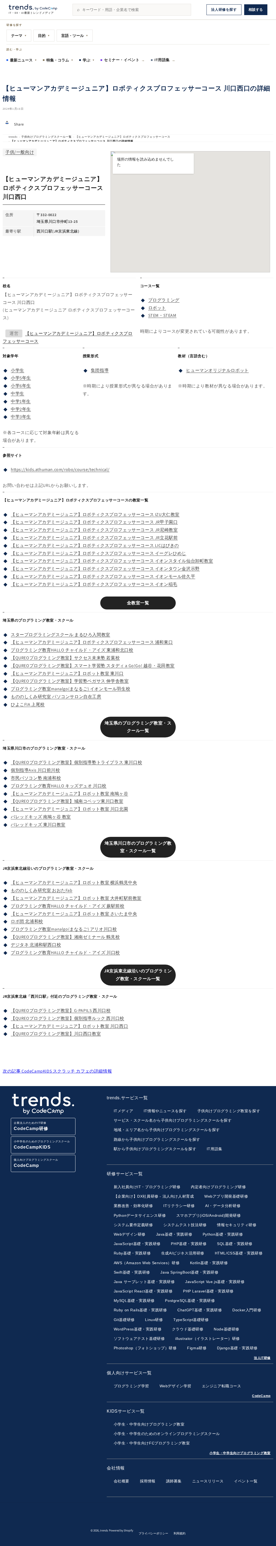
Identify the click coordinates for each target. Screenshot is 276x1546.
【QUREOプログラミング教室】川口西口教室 (56, 1034)
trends (13, 136)
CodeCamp (261, 1396)
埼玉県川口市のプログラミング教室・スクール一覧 (138, 847)
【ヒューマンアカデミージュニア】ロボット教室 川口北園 (69, 809)
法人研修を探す (224, 9)
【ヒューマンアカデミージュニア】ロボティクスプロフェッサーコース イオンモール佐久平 (103, 576)
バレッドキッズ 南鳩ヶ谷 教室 (41, 817)
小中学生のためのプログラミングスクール (42, 1144)
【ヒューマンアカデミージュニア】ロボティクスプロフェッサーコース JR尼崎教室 (94, 530)
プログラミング (164, 300)
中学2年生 (21, 409)
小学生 (17, 370)
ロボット (157, 308)
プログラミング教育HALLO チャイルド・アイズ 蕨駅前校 (67, 906)
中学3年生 (21, 417)
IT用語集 (164, 59)
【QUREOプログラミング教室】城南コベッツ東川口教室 (67, 801)
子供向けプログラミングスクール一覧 (46, 136)
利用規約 (179, 1533)
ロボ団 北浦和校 (27, 921)
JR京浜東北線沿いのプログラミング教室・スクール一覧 (138, 975)
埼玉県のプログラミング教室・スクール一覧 (138, 727)
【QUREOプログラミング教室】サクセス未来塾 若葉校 (65, 658)
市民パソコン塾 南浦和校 (36, 778)
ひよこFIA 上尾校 (28, 704)
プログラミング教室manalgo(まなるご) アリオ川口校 (64, 929)
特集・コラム (59, 60)
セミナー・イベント (124, 59)
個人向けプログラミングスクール (36, 1163)
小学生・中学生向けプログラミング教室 (240, 1453)
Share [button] (19, 124)
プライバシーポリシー (153, 1533)
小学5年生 (21, 378)
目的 (44, 35)
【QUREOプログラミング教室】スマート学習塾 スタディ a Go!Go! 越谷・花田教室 (93, 665)
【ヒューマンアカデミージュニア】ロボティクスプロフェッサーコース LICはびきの (95, 545)
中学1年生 (21, 401)
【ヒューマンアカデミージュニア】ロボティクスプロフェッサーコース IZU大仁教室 (95, 514)
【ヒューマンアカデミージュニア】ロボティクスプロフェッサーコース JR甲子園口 (94, 522)
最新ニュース (23, 60)
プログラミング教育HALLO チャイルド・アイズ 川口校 (65, 952)
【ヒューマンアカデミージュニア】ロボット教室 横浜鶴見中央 (74, 882)
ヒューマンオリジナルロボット (217, 370)
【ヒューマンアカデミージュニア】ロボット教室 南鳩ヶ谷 (69, 793)
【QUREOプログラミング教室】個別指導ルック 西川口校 (67, 1018)
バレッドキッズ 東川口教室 (38, 824)
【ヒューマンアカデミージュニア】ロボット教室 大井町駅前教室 (76, 898)
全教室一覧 (138, 603)
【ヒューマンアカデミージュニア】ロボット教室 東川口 (67, 673)
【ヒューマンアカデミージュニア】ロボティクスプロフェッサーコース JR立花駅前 (94, 537)
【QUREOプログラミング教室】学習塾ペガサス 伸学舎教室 (70, 681)
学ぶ (89, 60)
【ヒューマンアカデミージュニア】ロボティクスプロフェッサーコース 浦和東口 (92, 642)
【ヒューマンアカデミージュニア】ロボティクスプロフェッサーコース (122, 136)
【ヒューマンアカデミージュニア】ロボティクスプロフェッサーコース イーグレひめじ (98, 553)
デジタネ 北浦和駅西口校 (36, 945)
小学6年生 (21, 386)
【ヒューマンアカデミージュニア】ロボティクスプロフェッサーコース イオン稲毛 (94, 584)
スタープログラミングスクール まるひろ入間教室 (60, 634)
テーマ (19, 35)
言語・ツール (74, 35)
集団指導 (100, 370)
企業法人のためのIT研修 (31, 1126)
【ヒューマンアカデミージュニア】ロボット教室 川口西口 (69, 1026)
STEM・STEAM (162, 315)
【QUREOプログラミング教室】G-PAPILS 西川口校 (61, 1010)
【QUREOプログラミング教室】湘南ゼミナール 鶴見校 (65, 937)
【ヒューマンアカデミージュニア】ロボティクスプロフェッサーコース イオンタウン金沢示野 (105, 568)
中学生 (17, 393)
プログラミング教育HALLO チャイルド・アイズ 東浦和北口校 (72, 650)
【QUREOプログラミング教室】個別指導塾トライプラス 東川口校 (76, 762)
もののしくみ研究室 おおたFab (42, 890)
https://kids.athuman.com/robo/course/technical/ (60, 469)
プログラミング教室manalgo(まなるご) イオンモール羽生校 (70, 689)
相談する (256, 9)
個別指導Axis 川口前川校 (35, 770)
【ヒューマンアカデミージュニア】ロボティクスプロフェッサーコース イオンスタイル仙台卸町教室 (112, 561)
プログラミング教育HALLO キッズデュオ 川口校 (58, 786)
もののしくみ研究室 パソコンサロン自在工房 (56, 696)
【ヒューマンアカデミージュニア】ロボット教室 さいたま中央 (74, 914)
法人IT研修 (262, 1358)
